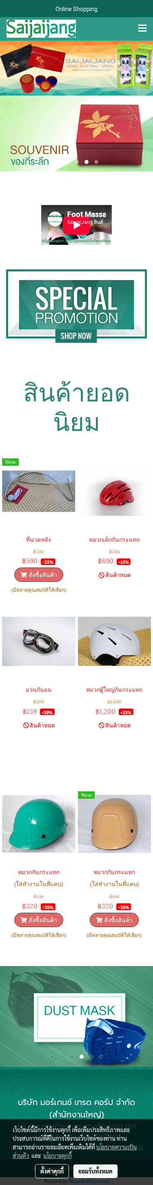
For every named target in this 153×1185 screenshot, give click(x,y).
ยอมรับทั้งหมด (95, 1171)
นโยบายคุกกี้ (57, 1155)
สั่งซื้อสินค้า (42, 574)
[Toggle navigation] (142, 29)
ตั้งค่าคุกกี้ (52, 1171)
